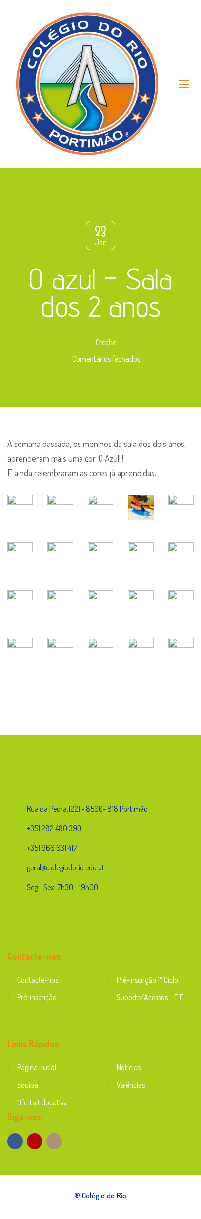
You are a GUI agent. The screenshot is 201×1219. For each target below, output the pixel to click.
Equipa (27, 1085)
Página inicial (36, 1067)
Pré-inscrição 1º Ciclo (147, 980)
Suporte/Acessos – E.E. (151, 997)
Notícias (129, 1067)
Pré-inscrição (37, 997)
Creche (106, 342)
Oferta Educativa (42, 1102)
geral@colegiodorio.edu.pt (65, 867)
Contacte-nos (37, 980)
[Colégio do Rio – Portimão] (86, 84)
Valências (131, 1085)
